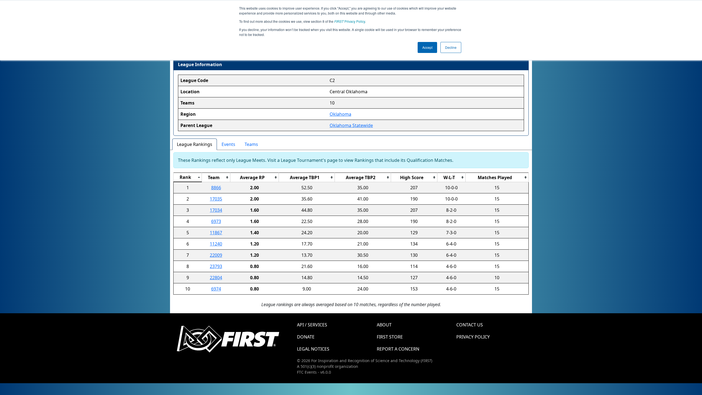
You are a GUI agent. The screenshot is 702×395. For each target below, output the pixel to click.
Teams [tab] (251, 144)
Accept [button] (427, 47)
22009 (216, 255)
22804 (216, 278)
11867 (216, 233)
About (384, 325)
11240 (216, 244)
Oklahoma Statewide (351, 125)
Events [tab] (228, 144)
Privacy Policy (349, 21)
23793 (216, 266)
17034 (216, 210)
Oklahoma (340, 114)
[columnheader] (188, 177)
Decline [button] (451, 47)
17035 (216, 199)
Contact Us (469, 325)
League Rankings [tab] (194, 144)
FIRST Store (390, 337)
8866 (216, 188)
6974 (216, 289)
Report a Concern (398, 349)
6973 (216, 221)
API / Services (312, 325)
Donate (306, 337)
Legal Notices (313, 349)
